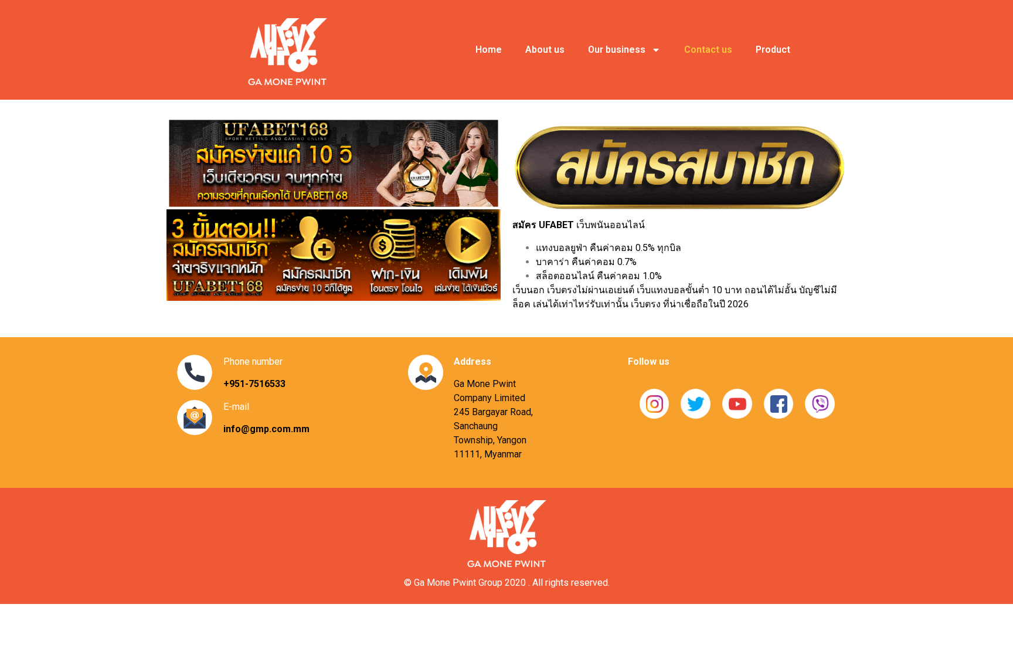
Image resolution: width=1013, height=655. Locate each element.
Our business (616, 49)
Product (773, 49)
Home (488, 49)
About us (545, 49)
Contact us (708, 49)
